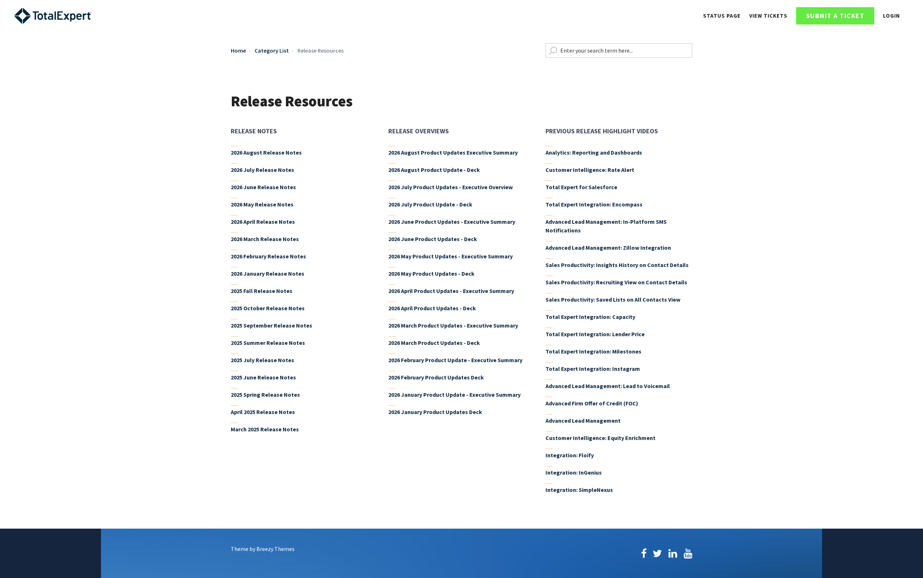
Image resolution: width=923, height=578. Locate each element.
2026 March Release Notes (265, 239)
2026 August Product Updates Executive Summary (453, 152)
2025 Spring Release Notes (265, 394)
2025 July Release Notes (262, 360)
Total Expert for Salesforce (581, 187)
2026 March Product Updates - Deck (434, 342)
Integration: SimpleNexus (579, 489)
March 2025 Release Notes (265, 429)
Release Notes (254, 131)
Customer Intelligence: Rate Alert (590, 169)
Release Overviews (418, 131)
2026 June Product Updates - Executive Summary (451, 221)
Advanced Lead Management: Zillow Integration (608, 247)
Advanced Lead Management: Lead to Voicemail (608, 386)
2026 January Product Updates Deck (435, 411)
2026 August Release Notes (266, 152)
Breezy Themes (275, 548)
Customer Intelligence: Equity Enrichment (600, 437)
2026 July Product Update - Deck (430, 204)
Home (238, 50)
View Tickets (768, 15)
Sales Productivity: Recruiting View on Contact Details (616, 282)
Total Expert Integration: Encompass (594, 204)
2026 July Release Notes (262, 169)
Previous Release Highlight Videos (602, 131)
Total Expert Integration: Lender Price (595, 334)
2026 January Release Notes (267, 273)
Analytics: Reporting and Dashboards (594, 152)
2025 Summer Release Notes (268, 342)
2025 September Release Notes (271, 325)
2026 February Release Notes (268, 256)
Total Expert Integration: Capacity (590, 316)
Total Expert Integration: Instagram (593, 368)
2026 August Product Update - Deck (434, 169)
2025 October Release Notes (268, 308)
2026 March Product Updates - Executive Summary (453, 325)
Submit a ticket (835, 16)
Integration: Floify (570, 455)
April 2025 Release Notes (263, 411)
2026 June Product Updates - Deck (432, 239)
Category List (272, 50)
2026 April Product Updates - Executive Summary (451, 290)
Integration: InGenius (574, 472)
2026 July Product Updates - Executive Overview (450, 187)
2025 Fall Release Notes (261, 290)
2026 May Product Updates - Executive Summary (450, 256)
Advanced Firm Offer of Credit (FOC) (592, 403)
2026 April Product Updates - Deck (432, 308)
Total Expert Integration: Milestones (593, 351)
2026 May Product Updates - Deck (431, 273)
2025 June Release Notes (263, 377)
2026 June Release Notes (263, 187)
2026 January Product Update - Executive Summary (454, 394)
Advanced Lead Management (583, 420)
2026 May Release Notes (262, 204)
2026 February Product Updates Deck (436, 377)
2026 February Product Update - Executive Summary (455, 360)
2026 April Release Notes (263, 221)
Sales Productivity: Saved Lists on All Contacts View (613, 299)
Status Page (722, 15)
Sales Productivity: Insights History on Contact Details (617, 264)
